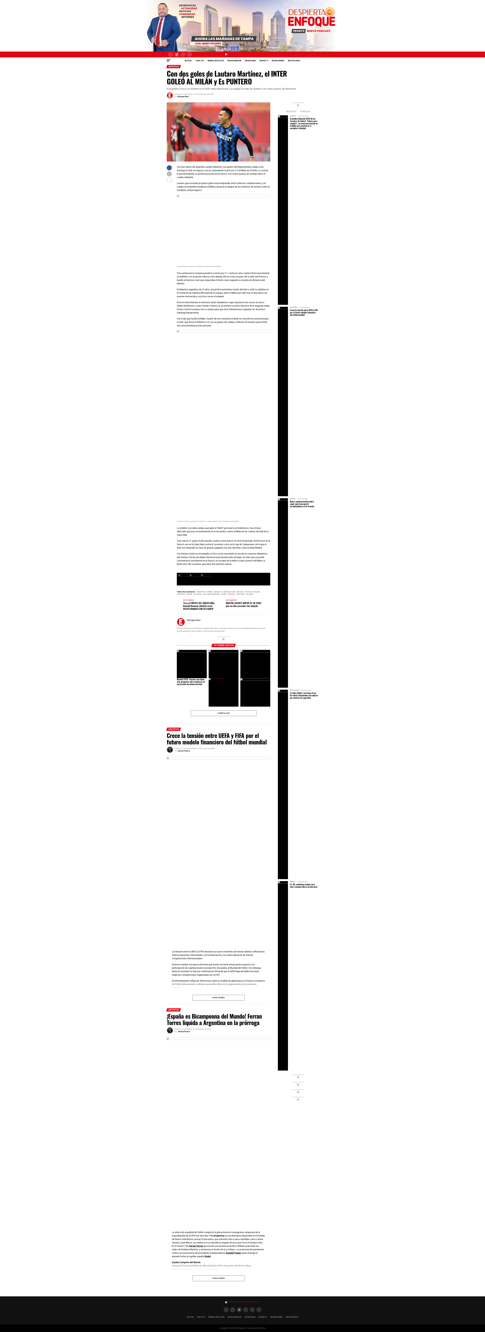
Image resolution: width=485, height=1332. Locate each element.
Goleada (181, 594)
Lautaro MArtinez (212, 594)
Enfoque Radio (250, 60)
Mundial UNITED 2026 (216, 60)
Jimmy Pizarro (184, 751)
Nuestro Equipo (294, 60)
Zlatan (250, 594)
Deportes (202, 592)
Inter (189, 594)
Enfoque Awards (278, 60)
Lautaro (198, 594)
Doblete (218, 592)
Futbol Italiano (253, 592)
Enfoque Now (183, 97)
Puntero (241, 594)
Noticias (188, 60)
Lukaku (232, 594)
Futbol (241, 592)
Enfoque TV (264, 60)
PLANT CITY (200, 60)
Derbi (210, 592)
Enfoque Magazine (234, 60)
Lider (224, 594)
